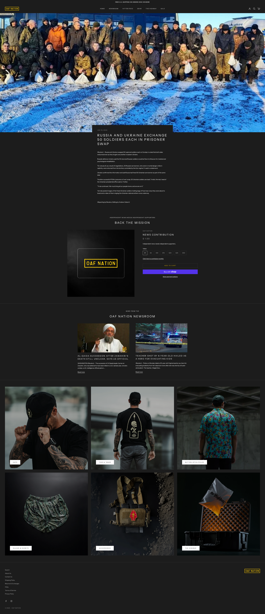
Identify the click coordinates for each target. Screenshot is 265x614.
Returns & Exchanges (12, 584)
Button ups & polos (194, 462)
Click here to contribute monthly (153, 259)
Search (7, 570)
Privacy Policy (9, 594)
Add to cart (170, 265)
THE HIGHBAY (151, 8)
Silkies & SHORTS (21, 548)
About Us (8, 573)
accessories (105, 548)
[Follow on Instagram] (11, 601)
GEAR (139, 8)
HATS (15, 462)
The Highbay (191, 548)
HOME (102, 8)
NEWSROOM (113, 8)
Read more (81, 372)
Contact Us (8, 577)
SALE (163, 8)
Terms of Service (10, 590)
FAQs (6, 587)
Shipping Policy (10, 580)
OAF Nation (148, 231)
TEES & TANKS (105, 462)
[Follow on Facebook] (6, 601)
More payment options (170, 277)
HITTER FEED (128, 8)
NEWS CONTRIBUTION (158, 234)
